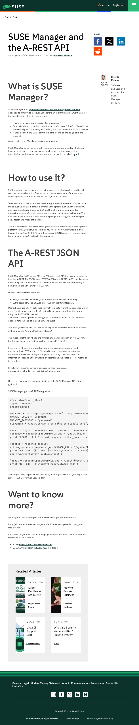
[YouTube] (53, 694)
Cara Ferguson (33, 643)
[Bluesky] (85, 694)
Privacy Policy (92, 719)
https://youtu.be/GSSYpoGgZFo (35, 544)
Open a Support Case (74, 711)
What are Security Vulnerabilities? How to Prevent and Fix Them (65, 633)
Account (106, 5)
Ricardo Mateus (63, 55)
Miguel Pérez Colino (34, 605)
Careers (16, 683)
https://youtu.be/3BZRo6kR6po (41, 547)
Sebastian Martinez (68, 605)
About (65, 683)
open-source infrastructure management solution (54, 109)
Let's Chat (18, 686)
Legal (26, 683)
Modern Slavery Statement (45, 683)
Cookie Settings (72, 719)
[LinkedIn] (77, 694)
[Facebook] (61, 694)
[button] (98, 41)
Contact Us (112, 683)
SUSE (56, 643)
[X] (69, 694)
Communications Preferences (87, 683)
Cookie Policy (107, 719)
